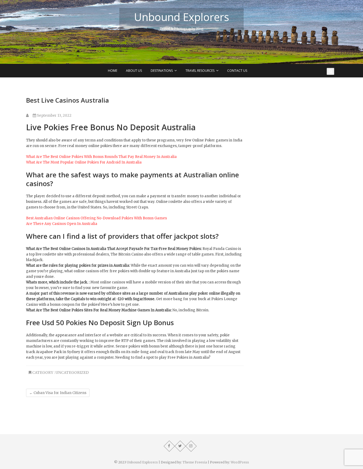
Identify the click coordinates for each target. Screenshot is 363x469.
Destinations (162, 70)
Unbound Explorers (181, 17)
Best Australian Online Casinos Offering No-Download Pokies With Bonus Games (96, 218)
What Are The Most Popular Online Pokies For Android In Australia (84, 162)
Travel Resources (199, 70)
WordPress (240, 462)
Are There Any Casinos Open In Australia (61, 223)
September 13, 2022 (53, 115)
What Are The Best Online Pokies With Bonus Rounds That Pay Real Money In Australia (101, 156)
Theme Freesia (195, 462)
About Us (134, 70)
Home (112, 70)
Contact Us (237, 70)
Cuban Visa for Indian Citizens (57, 393)
